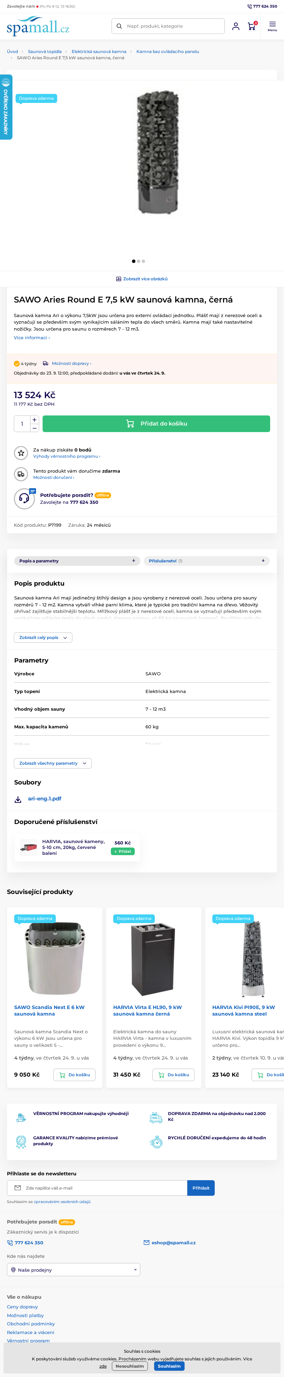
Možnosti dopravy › (71, 363)
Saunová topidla (45, 51)
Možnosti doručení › (53, 477)
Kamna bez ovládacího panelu (167, 51)
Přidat (125, 851)
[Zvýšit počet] (34, 420)
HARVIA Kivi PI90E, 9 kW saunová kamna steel (243, 1010)
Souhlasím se (48, 1201)
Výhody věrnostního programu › (66, 456)
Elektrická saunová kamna (99, 51)
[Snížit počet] (34, 428)
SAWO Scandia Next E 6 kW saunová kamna (49, 1010)
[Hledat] (119, 26)
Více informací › (32, 337)
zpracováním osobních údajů (62, 1201)
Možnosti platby (25, 1315)
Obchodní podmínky (31, 1323)
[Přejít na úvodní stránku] (38, 26)
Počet (22, 424)
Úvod (12, 51)
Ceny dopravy (22, 1306)
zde (103, 1366)
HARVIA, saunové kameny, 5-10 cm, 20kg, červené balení (73, 847)
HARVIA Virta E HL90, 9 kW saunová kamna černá (147, 1010)
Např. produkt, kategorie (155, 26)
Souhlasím (169, 1366)
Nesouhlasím (130, 1366)
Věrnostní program (28, 1340)
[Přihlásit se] (235, 26)
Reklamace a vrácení (30, 1332)
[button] (272, 26)
